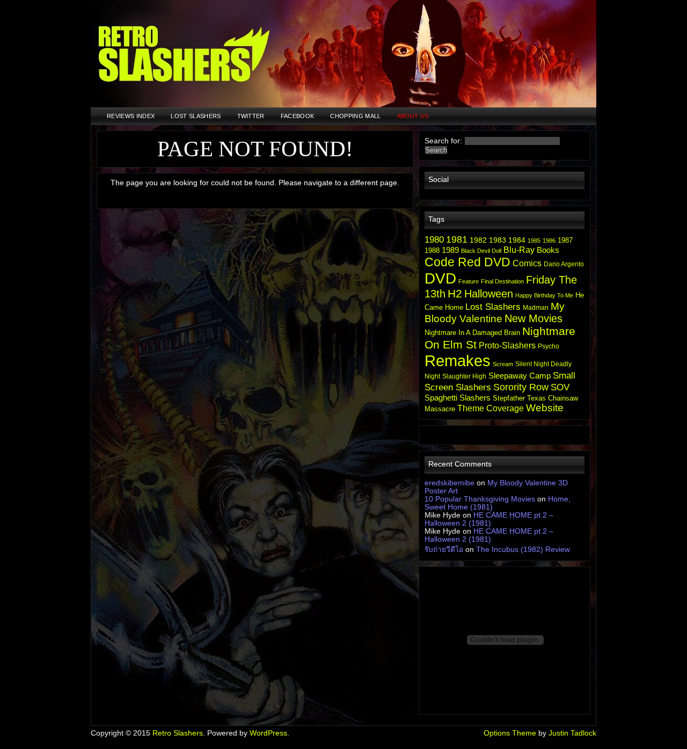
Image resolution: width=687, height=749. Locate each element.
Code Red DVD (467, 262)
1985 (534, 240)
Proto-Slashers (507, 345)
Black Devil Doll (481, 251)
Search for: (443, 141)
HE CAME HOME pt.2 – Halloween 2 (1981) (489, 519)
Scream (503, 364)
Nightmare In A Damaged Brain (472, 333)
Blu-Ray (519, 249)
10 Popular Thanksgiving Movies (480, 499)
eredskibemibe (449, 483)
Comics (527, 263)
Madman (536, 307)
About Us (413, 116)
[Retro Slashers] (343, 53)
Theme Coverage (490, 408)
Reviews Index (131, 116)
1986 (549, 240)
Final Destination (502, 281)
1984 (516, 240)
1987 (565, 240)
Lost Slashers (196, 116)
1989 (450, 249)
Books (548, 249)
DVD (440, 278)
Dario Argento (564, 264)
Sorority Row (521, 386)
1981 (456, 239)
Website (545, 407)
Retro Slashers (177, 733)
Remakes (458, 360)
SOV (560, 387)
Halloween (488, 294)
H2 (455, 293)
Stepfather (509, 398)
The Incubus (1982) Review (523, 550)
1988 (432, 250)
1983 (497, 240)
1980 (434, 240)
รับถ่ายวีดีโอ (444, 550)
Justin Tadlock (572, 733)
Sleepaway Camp (519, 375)
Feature (468, 281)
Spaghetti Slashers (458, 397)
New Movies (533, 318)
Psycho (548, 346)
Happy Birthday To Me (544, 295)
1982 (478, 240)
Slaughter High (464, 376)
